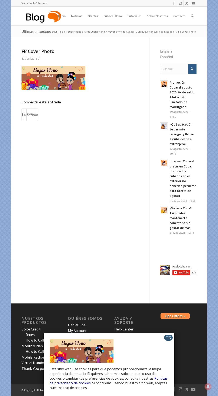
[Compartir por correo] (36, 115)
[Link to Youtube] (193, 3)
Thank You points (36, 368)
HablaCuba (77, 325)
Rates (30, 334)
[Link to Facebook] (174, 3)
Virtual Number (34, 362)
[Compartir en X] (24, 115)
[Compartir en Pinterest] (30, 115)
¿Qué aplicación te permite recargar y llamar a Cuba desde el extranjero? (182, 134)
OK (168, 337)
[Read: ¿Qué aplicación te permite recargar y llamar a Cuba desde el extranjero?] (164, 126)
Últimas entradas (35, 31)
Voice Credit (31, 329)
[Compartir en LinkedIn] (33, 115)
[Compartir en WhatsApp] (28, 115)
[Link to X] (187, 3)
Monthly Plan (32, 346)
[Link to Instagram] (180, 3)
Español (166, 56)
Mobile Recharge (35, 357)
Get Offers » (175, 316)
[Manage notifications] (208, 386)
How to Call (35, 340)
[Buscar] (192, 16)
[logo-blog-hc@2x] (44, 16)
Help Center (123, 329)
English (166, 51)
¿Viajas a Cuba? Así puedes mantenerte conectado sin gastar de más (181, 218)
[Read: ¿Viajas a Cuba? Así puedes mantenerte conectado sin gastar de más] (164, 210)
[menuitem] (34, 3)
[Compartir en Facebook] (22, 115)
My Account (77, 330)
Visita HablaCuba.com (34, 3)
